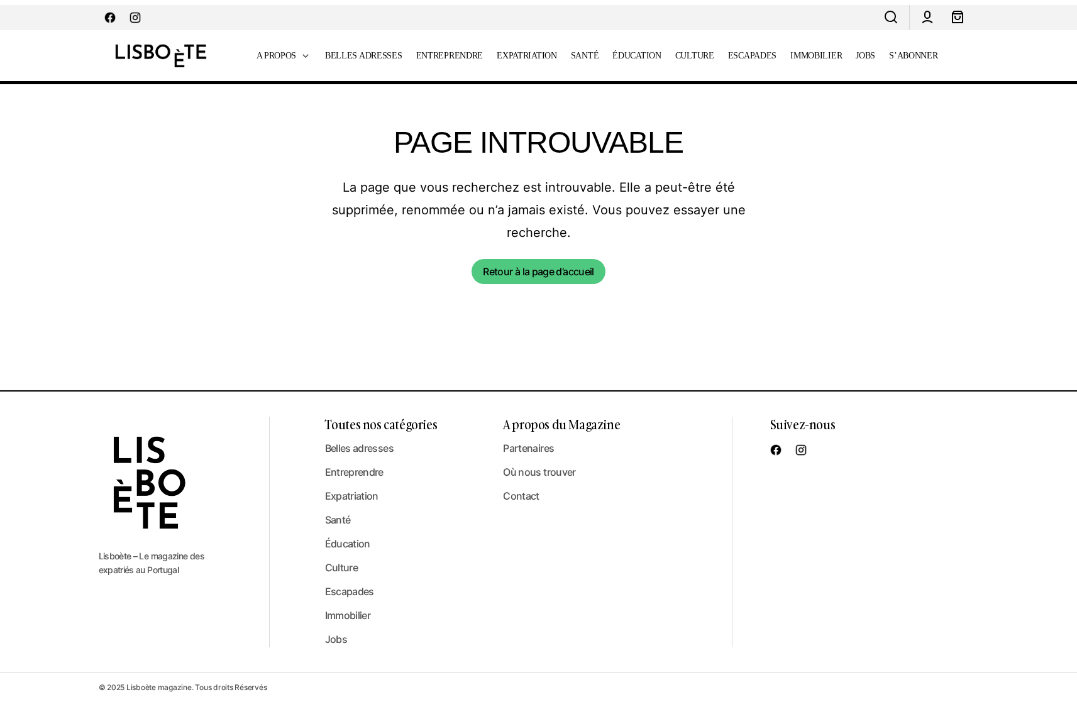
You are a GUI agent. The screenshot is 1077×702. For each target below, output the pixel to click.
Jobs (336, 639)
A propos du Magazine (561, 424)
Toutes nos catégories (381, 424)
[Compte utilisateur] (927, 17)
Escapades (349, 591)
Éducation (347, 543)
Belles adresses (359, 448)
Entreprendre (354, 472)
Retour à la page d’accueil (538, 271)
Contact (521, 496)
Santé (338, 519)
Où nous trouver (539, 472)
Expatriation (351, 496)
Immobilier (348, 615)
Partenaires (528, 448)
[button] (891, 17)
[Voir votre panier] (957, 17)
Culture (341, 567)
